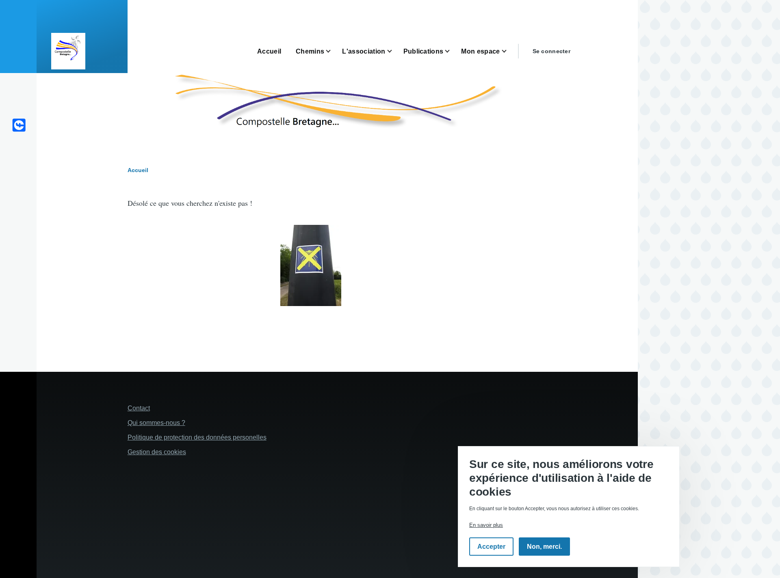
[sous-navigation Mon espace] (509, 51)
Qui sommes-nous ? (156, 422)
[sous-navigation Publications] (452, 51)
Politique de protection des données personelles (197, 437)
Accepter (491, 546)
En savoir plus (486, 525)
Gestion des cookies (157, 452)
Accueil (138, 170)
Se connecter (551, 51)
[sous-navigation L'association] (394, 51)
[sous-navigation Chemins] (333, 51)
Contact (139, 408)
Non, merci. (544, 546)
